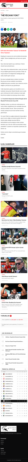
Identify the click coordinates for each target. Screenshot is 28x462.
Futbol (7, 10)
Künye (2, 443)
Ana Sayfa (3, 10)
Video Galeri (3, 452)
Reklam (2, 442)
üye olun (21, 319)
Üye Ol (22, 1)
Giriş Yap (25, 1)
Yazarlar (2, 450)
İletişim (2, 440)
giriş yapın (14, 319)
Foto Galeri (3, 454)
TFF (25, 369)
